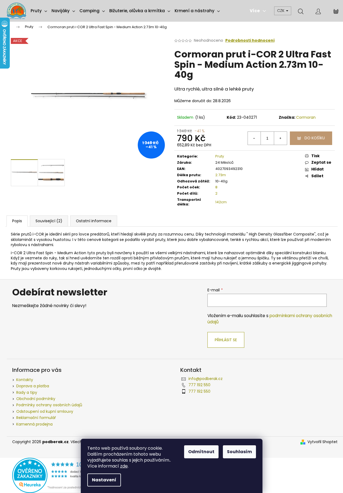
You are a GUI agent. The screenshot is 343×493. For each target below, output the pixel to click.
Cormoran (306, 117)
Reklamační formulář (36, 417)
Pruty (219, 156)
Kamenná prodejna (34, 424)
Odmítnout (201, 452)
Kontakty (24, 379)
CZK (281, 10)
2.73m (220, 175)
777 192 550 (199, 385)
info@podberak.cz (205, 378)
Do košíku (314, 138)
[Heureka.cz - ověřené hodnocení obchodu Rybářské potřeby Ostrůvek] (58, 475)
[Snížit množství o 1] (254, 138)
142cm (221, 202)
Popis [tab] (17, 221)
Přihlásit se (226, 340)
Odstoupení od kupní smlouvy (44, 411)
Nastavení (104, 480)
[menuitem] (38, 11)
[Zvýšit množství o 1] (280, 138)
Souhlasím (239, 452)
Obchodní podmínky (35, 398)
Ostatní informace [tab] (93, 221)
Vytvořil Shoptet (322, 441)
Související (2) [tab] (49, 221)
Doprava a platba (32, 386)
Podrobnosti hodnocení (250, 40)
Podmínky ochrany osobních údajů (49, 405)
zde (124, 466)
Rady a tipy (26, 392)
